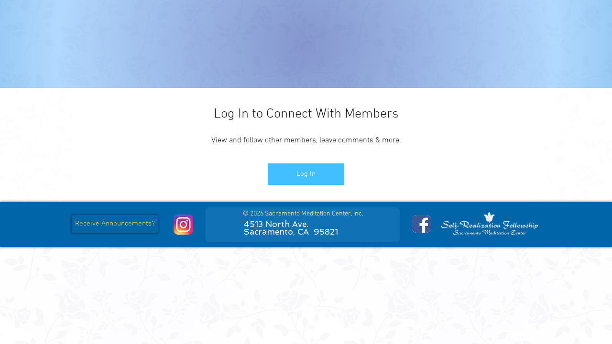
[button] (115, 224)
